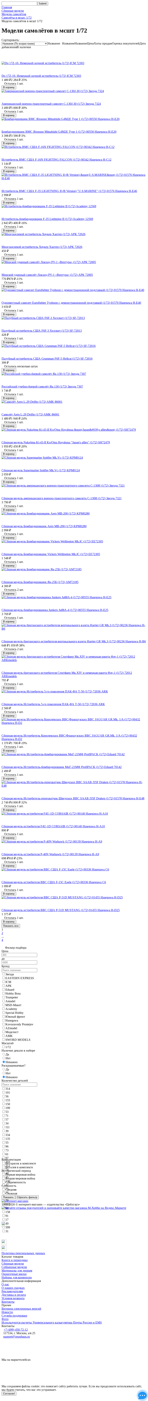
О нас (5, 1284)
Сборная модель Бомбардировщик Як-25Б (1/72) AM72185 (40, 582)
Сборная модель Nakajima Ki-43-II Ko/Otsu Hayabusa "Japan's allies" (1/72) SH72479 (56, 442)
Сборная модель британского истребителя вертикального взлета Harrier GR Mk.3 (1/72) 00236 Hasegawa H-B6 (74, 641)
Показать (8, 1197)
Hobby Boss (13, 993)
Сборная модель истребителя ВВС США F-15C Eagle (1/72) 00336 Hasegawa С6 (54, 882)
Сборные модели (13, 10)
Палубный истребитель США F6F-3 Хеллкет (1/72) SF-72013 (42, 330)
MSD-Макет (13, 1005)
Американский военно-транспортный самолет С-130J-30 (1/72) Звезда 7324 (51, 103)
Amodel (10, 1001)
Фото (5, 1319)
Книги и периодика (15, 1260)
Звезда (9, 974)
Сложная (11, 1193)
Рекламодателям (12, 1291)
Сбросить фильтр (27, 1197)
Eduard (9, 989)
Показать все (10, 925)
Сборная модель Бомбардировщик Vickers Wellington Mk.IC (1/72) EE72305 (51, 554)
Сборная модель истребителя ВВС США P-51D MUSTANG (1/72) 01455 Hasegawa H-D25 (61, 910)
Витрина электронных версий (21, 1308)
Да (7, 1069)
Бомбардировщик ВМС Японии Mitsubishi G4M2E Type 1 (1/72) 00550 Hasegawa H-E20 (59, 131)
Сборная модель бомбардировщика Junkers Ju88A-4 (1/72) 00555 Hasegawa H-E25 (55, 610)
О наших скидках (13, 1287)
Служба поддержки (14, 1315)
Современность (15, 1182)
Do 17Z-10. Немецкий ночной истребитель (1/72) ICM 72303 (41, 75)
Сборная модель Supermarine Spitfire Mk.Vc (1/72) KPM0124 (41, 470)
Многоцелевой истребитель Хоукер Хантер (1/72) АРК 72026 (42, 246)
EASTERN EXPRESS (19, 978)
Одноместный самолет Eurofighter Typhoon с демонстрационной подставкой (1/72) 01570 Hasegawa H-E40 (71, 302)
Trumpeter (11, 997)
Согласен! (9, 1393)
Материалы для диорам (17, 1270)
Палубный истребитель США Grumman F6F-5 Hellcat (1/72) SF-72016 (47, 358)
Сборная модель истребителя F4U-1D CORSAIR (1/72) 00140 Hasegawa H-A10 (53, 826)
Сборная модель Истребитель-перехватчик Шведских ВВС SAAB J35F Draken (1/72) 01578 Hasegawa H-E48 (73, 798)
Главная (7, 7)
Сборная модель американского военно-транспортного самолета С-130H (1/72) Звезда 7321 (62, 498)
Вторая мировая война (20, 1178)
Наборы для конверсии (17, 1277)
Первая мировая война (20, 1174)
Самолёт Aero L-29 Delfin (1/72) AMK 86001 (30, 414)
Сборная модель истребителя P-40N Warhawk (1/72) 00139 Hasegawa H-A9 (50, 854)
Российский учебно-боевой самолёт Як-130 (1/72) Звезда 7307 (42, 386)
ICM (8, 982)
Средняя (10, 1189)
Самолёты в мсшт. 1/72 (17, 17)
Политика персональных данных (23, 1253)
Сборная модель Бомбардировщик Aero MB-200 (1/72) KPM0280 (44, 526)
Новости (7, 1312)
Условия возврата (13, 1298)
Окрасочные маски (14, 1274)
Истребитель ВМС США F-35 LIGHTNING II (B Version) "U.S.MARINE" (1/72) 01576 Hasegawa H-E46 (69, 191)
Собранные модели (14, 1267)
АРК (8, 985)
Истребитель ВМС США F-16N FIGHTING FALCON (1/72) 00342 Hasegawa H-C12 (56, 159)
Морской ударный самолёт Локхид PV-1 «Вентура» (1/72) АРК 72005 (47, 274)
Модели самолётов (14, 14)
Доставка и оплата (14, 1294)
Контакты (8, 1301)
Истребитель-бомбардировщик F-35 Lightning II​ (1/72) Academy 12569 (47, 219)
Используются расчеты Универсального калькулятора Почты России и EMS (52, 1322)
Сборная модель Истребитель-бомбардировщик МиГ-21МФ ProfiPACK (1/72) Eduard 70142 (62, 767)
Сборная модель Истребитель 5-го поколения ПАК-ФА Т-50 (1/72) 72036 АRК (53, 704)
